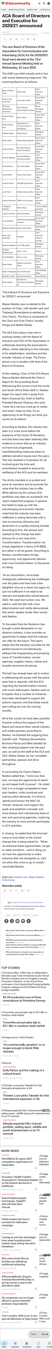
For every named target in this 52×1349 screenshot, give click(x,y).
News (8, 915)
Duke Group (8, 879)
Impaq (4, 1268)
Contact (26, 915)
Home (3, 10)
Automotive (45, 10)
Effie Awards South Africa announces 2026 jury (23, 935)
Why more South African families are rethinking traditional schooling (15, 1261)
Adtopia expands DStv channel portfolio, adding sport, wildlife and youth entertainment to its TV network (25, 1128)
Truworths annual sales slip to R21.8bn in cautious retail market (24, 1024)
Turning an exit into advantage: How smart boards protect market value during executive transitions (19, 1242)
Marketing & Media (16, 10)
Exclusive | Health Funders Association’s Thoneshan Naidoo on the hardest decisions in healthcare (20, 1181)
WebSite (36, 915)
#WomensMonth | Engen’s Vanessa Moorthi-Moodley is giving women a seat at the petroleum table (18, 1281)
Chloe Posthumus (8, 1323)
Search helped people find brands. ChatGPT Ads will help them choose (14, 1202)
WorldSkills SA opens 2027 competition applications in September (17, 1161)
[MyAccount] (49, 3)
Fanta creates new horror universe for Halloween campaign (16, 1222)
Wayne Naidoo (36, 877)
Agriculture (32, 10)
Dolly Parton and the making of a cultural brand (23, 1072)
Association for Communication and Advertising (20, 34)
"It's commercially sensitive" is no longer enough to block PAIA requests (24, 1048)
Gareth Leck (21, 877)
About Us (16, 915)
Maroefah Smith (8, 1289)
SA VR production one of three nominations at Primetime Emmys (24, 999)
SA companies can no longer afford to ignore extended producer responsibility (18, 1300)
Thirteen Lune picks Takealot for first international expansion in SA (26, 1097)
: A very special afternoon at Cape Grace (20, 1317)
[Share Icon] (35, 1168)
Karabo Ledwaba (9, 1078)
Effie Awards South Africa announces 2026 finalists (25, 930)
